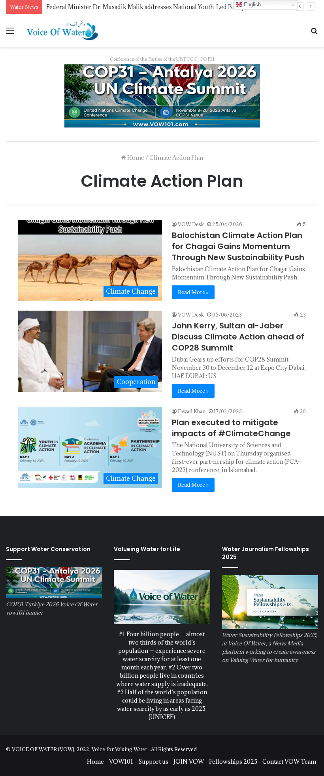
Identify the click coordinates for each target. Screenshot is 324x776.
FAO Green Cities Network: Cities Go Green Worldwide (122, 7)
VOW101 (121, 761)
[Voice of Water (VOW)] (63, 30)
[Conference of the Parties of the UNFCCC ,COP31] (162, 95)
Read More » (193, 292)
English (251, 4)
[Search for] (314, 33)
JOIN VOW (188, 761)
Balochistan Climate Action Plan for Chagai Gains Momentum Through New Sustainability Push (238, 246)
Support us (153, 761)
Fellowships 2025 (233, 761)
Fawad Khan (191, 411)
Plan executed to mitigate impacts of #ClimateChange (231, 428)
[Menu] (10, 33)
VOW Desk (191, 224)
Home (135, 157)
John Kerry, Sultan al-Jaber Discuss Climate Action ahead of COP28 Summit (238, 336)
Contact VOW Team (289, 761)
